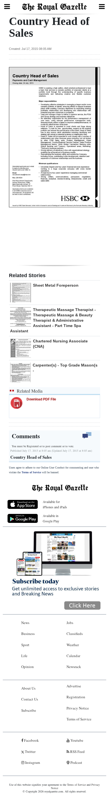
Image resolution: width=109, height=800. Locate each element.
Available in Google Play (51, 518)
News (25, 622)
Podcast (76, 762)
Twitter (29, 751)
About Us (28, 688)
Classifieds (75, 633)
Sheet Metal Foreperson (56, 285)
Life (24, 655)
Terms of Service (31, 472)
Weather (73, 644)
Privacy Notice (78, 708)
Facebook (31, 740)
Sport (25, 644)
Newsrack (74, 666)
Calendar (73, 655)
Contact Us (29, 699)
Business (28, 633)
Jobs (70, 622)
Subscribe (28, 710)
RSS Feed (77, 751)
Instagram (32, 762)
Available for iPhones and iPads (55, 504)
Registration (76, 696)
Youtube (76, 740)
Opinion (27, 666)
